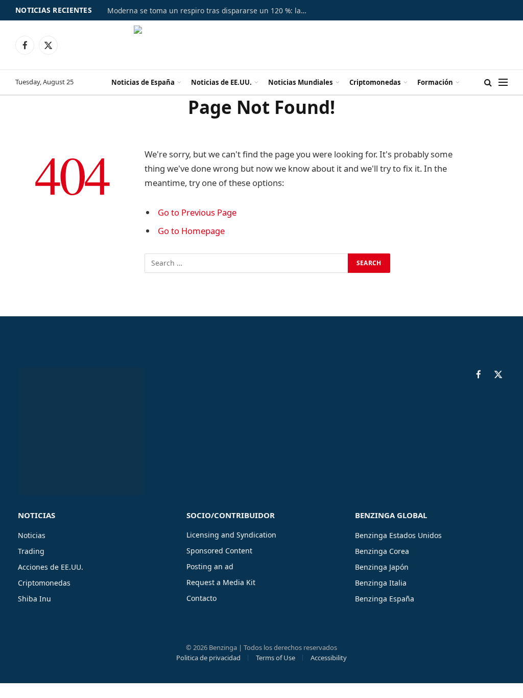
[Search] (488, 82)
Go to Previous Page (197, 212)
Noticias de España (143, 82)
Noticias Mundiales (300, 82)
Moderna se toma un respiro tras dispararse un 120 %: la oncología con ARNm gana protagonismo (209, 10)
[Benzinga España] (262, 44)
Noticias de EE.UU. (221, 82)
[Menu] (503, 82)
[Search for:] (247, 263)
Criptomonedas (375, 82)
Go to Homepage (191, 231)
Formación (435, 82)
